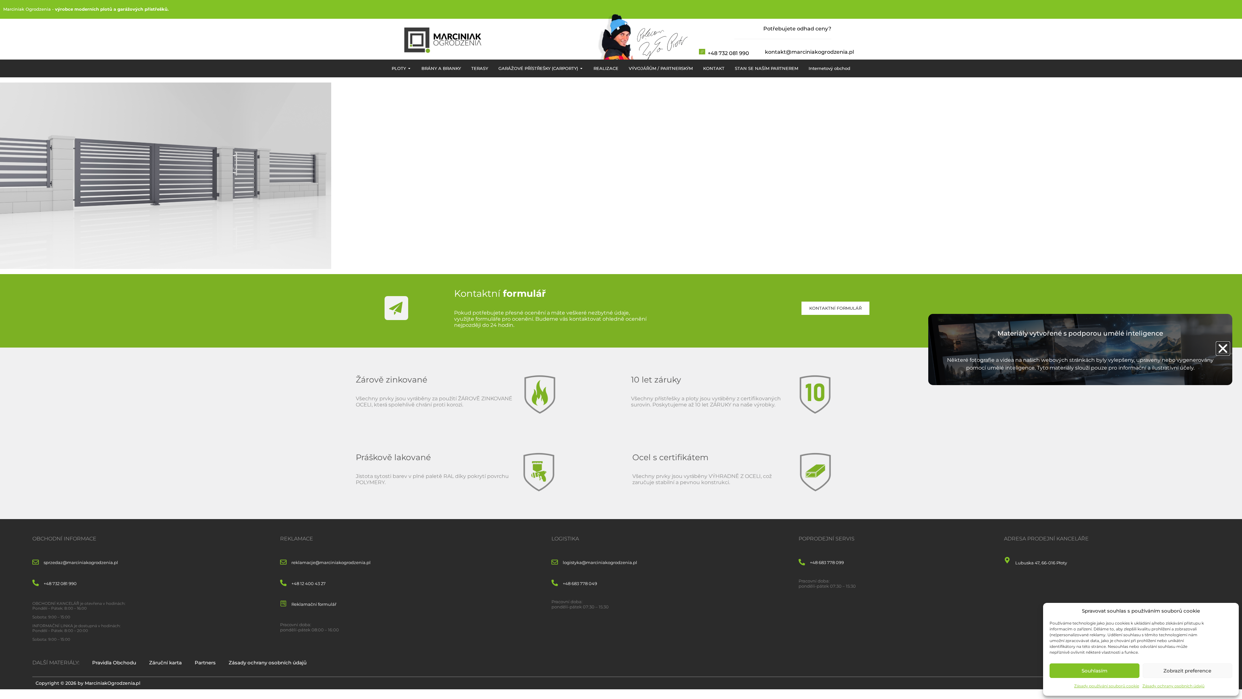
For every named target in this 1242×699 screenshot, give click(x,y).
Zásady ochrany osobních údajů (1173, 685)
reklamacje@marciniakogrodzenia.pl (331, 562)
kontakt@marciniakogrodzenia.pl (809, 52)
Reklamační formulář (313, 604)
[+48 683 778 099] (802, 562)
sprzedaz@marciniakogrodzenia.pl (81, 562)
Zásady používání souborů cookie (1106, 685)
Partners (205, 663)
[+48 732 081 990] (35, 583)
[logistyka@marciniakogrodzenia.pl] (554, 562)
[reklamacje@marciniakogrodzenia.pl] (283, 562)
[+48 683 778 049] (554, 583)
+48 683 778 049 (580, 583)
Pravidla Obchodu (114, 663)
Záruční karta (165, 663)
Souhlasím (1094, 671)
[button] (1223, 348)
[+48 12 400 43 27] (283, 583)
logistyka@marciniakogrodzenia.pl (600, 562)
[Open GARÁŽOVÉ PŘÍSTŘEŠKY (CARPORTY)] (581, 68)
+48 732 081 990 (728, 53)
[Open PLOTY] (409, 68)
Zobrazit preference (1187, 671)
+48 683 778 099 (827, 562)
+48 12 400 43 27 (308, 583)
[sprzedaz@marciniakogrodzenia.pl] (35, 562)
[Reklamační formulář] (283, 604)
